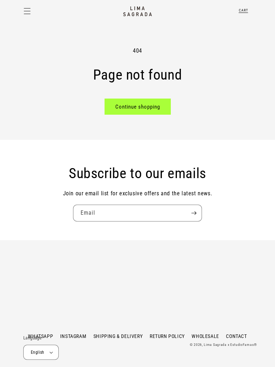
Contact (236, 336)
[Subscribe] (194, 213)
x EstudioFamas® (242, 345)
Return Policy (167, 336)
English (37, 352)
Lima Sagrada (215, 345)
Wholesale (205, 336)
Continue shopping (137, 107)
